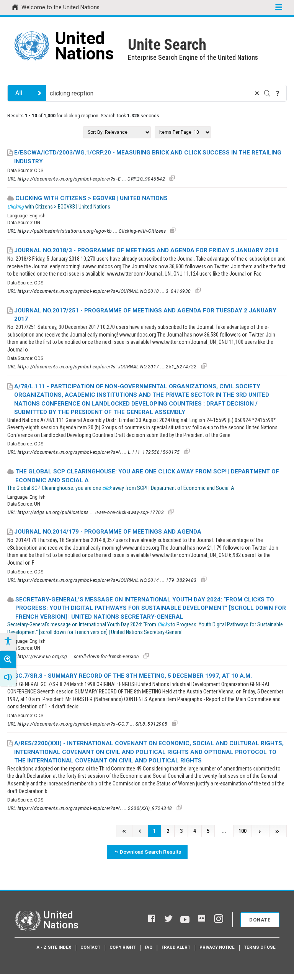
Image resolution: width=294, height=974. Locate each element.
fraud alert (176, 947)
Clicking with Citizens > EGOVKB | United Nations (91, 198)
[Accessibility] (7, 641)
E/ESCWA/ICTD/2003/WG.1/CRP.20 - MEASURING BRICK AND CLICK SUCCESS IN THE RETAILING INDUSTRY (147, 157)
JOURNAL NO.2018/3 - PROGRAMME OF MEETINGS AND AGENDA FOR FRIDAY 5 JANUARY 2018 (146, 250)
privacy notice (217, 947)
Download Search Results (150, 852)
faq (148, 947)
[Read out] (8, 677)
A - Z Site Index (54, 947)
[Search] (267, 93)
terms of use (260, 947)
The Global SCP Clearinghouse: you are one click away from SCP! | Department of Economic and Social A (147, 476)
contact (90, 947)
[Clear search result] (257, 93)
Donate (260, 920)
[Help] (277, 93)
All (18, 93)
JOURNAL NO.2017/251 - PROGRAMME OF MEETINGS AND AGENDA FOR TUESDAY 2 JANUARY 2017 (145, 315)
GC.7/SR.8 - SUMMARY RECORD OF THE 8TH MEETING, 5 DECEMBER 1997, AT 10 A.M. (133, 675)
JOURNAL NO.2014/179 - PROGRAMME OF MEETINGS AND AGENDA (107, 531)
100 (242, 831)
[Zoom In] (8, 659)
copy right (122, 947)
